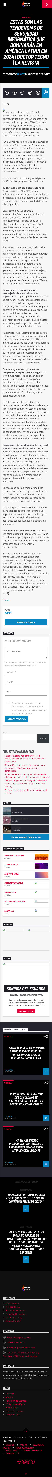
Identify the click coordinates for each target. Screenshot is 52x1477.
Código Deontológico (15, 1404)
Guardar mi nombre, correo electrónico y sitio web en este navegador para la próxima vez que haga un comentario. (29, 703)
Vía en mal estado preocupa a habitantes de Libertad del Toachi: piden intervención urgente (26, 1145)
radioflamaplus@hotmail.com (21, 1347)
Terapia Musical (13, 1321)
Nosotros (10, 1393)
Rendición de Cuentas (16, 1400)
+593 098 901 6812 (16, 1342)
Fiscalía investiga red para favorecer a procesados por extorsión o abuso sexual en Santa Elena (25, 758)
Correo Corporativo (14, 1411)
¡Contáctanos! (12, 1407)
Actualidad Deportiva (14, 901)
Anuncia (9, 1397)
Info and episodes (26, 1011)
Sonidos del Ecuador (14, 855)
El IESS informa (11, 873)
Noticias (26, 17)
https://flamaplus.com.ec (18, 1337)
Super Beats (10, 892)
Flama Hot (9, 910)
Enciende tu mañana (13, 883)
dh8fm (21, 74)
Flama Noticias (11, 864)
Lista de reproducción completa (26, 837)
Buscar (5, 732)
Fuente (6, 599)
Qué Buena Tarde (14, 1317)
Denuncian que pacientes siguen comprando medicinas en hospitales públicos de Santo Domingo (26, 783)
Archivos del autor (26, 622)
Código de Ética (13, 1414)
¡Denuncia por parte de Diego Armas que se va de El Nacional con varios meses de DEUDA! (26, 1198)
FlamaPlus (9, 1070)
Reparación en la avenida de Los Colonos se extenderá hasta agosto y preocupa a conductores (25, 768)
